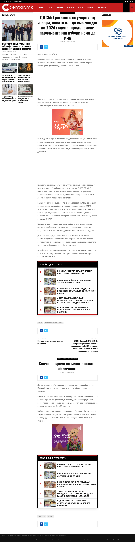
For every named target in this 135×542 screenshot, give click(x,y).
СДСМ (60, 322)
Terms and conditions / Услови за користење (92, 540)
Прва (41, 7)
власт (40, 322)
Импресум (31, 540)
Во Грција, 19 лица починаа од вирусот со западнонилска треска (9, 99)
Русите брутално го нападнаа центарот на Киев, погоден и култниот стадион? (25, 78)
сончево (50, 516)
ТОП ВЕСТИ (72, 13)
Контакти (47, 540)
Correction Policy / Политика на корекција (119, 540)
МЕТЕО (80, 7)
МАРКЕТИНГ (18, 1)
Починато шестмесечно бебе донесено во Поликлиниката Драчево (25, 100)
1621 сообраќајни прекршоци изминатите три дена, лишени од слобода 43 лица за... (9, 78)
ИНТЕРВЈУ (102, 7)
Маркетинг (39, 540)
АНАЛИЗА (70, 7)
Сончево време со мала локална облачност (50, 342)
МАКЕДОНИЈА (64, 13)
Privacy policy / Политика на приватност (64, 540)
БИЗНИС (60, 7)
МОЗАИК (90, 7)
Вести (49, 7)
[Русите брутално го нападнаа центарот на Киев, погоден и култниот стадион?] (25, 68)
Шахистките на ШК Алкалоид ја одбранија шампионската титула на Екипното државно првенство (16, 46)
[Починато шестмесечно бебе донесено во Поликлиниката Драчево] (25, 89)
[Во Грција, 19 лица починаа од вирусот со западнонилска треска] (9, 89)
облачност (41, 516)
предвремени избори (51, 322)
